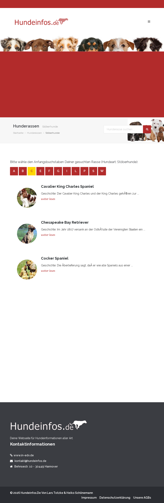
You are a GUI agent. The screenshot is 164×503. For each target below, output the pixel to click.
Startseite (18, 132)
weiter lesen (48, 199)
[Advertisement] (82, 84)
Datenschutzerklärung (114, 497)
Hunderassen (34, 132)
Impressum (89, 497)
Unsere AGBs (142, 497)
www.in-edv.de (24, 455)
